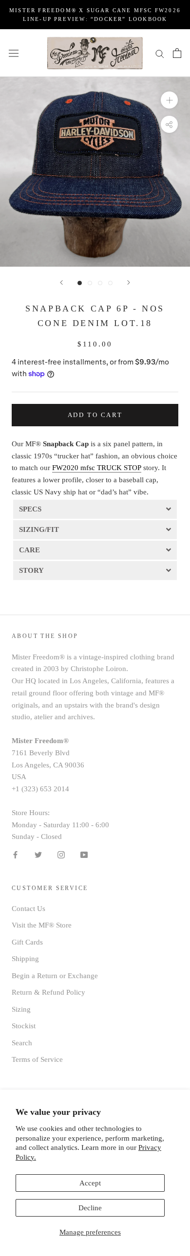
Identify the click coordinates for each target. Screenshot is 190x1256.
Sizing (21, 1009)
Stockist (24, 1026)
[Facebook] (15, 854)
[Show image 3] (100, 283)
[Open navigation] (14, 53)
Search (22, 1043)
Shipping (25, 959)
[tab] (95, 508)
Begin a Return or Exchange (55, 976)
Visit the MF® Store (42, 925)
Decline (90, 1208)
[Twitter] (38, 854)
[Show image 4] (110, 283)
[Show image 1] (79, 283)
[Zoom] (169, 100)
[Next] (128, 282)
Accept (90, 1183)
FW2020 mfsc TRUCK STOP (96, 468)
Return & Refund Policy (48, 992)
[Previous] (61, 282)
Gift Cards (27, 942)
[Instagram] (61, 854)
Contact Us (28, 908)
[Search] (159, 53)
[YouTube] (84, 854)
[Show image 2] (90, 283)
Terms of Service (37, 1059)
